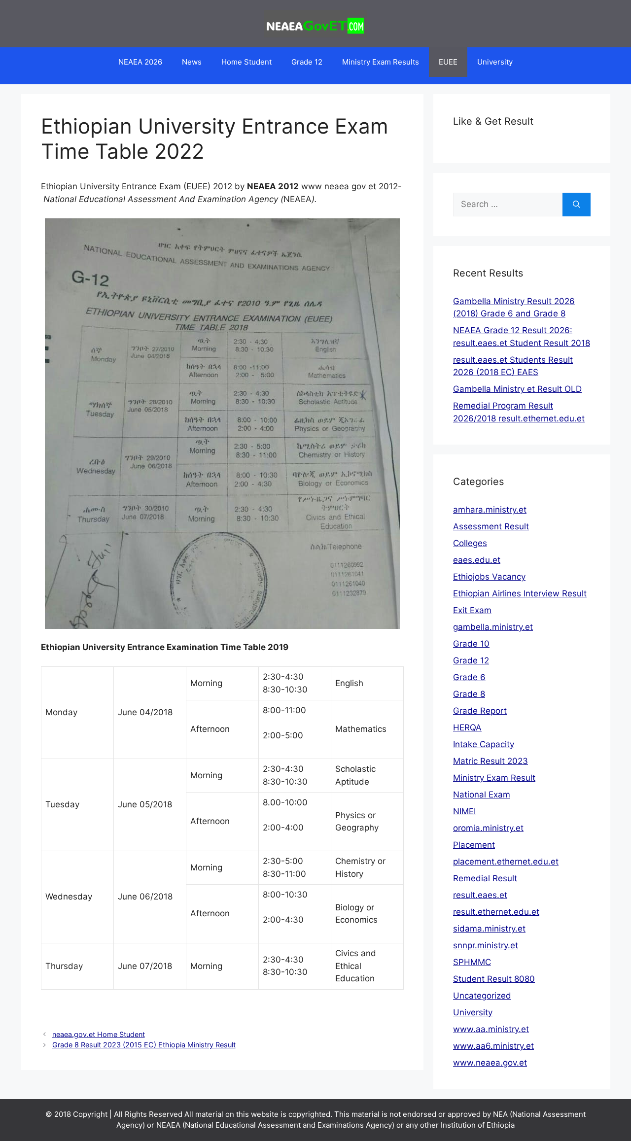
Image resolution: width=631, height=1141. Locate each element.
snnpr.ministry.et (485, 945)
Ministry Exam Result (494, 778)
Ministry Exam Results (380, 62)
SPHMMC (472, 962)
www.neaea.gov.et (490, 1063)
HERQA (467, 727)
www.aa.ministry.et (491, 1029)
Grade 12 (306, 62)
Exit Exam (472, 610)
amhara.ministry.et (489, 510)
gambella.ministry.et (493, 627)
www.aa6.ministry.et (493, 1046)
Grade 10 (471, 644)
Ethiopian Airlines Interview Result (520, 593)
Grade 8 (469, 694)
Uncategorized (482, 996)
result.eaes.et (480, 895)
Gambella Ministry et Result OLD (517, 389)
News (192, 62)
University (495, 62)
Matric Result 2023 (490, 761)
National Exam (481, 794)
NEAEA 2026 (140, 62)
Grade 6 (469, 677)
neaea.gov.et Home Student (98, 1034)
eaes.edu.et (476, 560)
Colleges (470, 543)
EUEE (448, 62)
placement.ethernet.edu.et (506, 861)
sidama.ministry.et (489, 929)
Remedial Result (485, 878)
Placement (474, 845)
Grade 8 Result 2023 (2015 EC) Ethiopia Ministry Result (144, 1044)
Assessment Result (491, 526)
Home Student (246, 62)
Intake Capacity (483, 744)
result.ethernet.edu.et (496, 912)
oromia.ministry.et (488, 828)
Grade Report (480, 711)
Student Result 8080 (494, 979)
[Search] (576, 204)
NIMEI (464, 811)
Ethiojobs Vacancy (489, 577)
